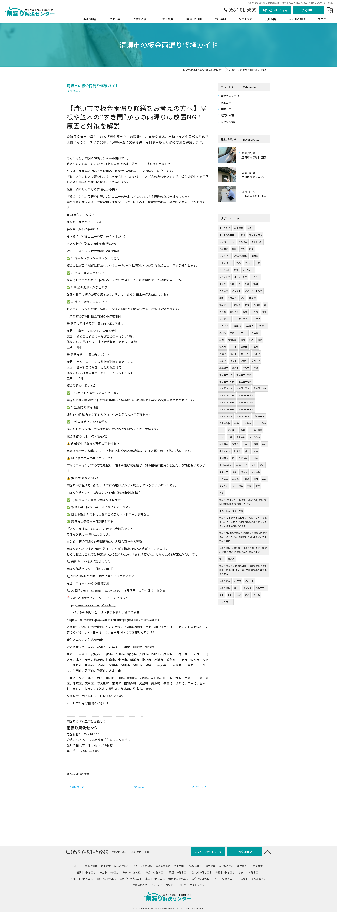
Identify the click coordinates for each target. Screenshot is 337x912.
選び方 (244, 472)
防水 (253, 465)
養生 (247, 451)
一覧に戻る (138, 787)
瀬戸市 (233, 353)
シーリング (248, 269)
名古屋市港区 (245, 381)
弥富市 (244, 360)
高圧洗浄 (256, 332)
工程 (230, 437)
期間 (247, 304)
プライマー (224, 255)
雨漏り (237, 304)
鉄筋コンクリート (238, 332)
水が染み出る (225, 465)
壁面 (221, 297)
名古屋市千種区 (246, 395)
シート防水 (260, 423)
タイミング (224, 276)
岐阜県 (235, 479)
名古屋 (237, 580)
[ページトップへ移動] (267, 851)
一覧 (258, 262)
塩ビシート (224, 304)
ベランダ (247, 587)
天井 (221, 558)
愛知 (262, 465)
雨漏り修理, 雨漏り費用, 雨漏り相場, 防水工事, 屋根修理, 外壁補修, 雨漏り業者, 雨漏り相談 (243, 549)
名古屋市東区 (260, 388)
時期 (234, 248)
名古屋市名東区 (226, 402)
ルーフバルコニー (227, 234)
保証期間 (223, 248)
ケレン (248, 262)
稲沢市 (222, 346)
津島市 (254, 346)
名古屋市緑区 (242, 416)
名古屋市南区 (225, 416)
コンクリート (225, 601)
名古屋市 (249, 325)
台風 (251, 339)
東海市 (246, 367)
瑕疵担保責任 (240, 255)
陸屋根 (252, 297)
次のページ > (199, 787)
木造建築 (236, 325)
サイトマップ (197, 885)
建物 (236, 423)
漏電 (243, 339)
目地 (230, 594)
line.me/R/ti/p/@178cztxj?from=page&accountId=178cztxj (118, 619)
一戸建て (255, 276)
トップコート (225, 262)
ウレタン (262, 325)
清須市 (222, 353)
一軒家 (254, 311)
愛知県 (222, 332)
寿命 (221, 493)
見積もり (240, 437)
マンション (257, 241)
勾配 (232, 283)
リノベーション (226, 241)
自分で (246, 444)
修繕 (234, 472)
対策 (256, 451)
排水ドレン (224, 451)
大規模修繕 (224, 423)
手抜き (222, 283)
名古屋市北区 (225, 388)
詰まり (237, 451)
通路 (247, 594)
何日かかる (254, 437)
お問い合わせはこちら (275, 10)
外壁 (243, 430)
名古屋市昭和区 (246, 402)
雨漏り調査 (224, 580)
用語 (247, 283)
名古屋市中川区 (226, 381)
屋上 (236, 587)
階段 (238, 594)
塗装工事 (232, 297)
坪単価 (257, 318)
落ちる (231, 558)
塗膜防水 (223, 290)
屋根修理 (223, 472)
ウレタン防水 (255, 234)
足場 (236, 269)
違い (243, 297)
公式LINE (307, 10)
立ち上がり (237, 486)
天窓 (249, 486)
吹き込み (243, 458)
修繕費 (257, 304)
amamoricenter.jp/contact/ (96, 605)
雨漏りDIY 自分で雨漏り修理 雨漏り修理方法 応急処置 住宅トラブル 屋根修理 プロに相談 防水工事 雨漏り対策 (243, 537)
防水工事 (71, 773)
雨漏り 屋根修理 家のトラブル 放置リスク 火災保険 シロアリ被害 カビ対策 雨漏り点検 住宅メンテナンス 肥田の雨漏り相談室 (243, 522)
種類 (243, 248)
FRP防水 (247, 423)
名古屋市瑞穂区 (226, 409)
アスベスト (224, 269)
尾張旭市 (223, 367)
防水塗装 (255, 472)
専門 (256, 479)
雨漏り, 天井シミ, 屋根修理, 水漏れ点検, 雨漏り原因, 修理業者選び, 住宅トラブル (243, 502)
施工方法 (223, 486)
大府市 (257, 353)
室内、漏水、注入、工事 (231, 511)
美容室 (222, 311)
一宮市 (233, 346)
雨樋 (256, 444)
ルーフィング (240, 276)
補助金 (255, 255)
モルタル (243, 241)
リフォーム (224, 318)
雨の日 (250, 227)
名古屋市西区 (242, 388)
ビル (221, 430)
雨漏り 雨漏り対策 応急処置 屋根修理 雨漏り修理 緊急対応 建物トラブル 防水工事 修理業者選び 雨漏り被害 (243, 570)
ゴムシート (259, 416)
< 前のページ (77, 787)
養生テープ (241, 465)
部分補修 (234, 311)
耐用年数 (238, 227)
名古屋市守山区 (226, 395)
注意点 (235, 444)
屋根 (221, 594)
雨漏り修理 (83, 773)
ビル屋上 (232, 430)
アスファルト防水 (253, 290)
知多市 (235, 367)
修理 (256, 367)
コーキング (224, 227)
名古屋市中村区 (243, 374)
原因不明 (223, 458)
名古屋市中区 (225, 374)
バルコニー (261, 587)
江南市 (222, 360)
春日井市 (255, 360)
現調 (255, 283)
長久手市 (245, 353)
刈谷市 (233, 360)
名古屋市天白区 (246, 409)
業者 (245, 311)
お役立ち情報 (229, 121)
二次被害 (223, 479)
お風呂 (254, 458)
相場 (264, 311)
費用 (243, 234)
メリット (236, 290)
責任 (258, 486)
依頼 (264, 444)
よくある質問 (255, 430)
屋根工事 (226, 109)
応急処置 (232, 339)
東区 (264, 479)
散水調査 (223, 444)
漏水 (260, 339)
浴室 (251, 248)
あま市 (244, 346)
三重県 (246, 479)
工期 (221, 339)
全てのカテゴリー (231, 96)
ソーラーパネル (241, 318)
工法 (221, 437)
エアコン (223, 325)
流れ (238, 262)
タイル (256, 594)
